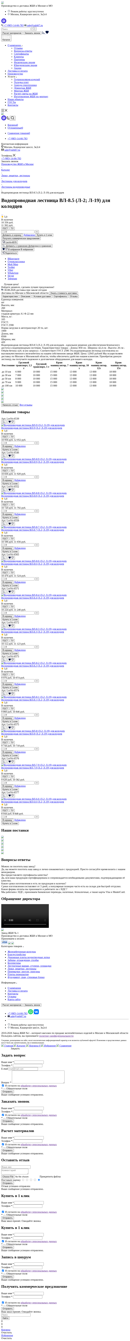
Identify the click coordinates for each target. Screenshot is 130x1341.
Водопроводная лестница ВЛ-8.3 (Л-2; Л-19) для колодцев (32, 632)
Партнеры (19, 59)
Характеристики (10, 296)
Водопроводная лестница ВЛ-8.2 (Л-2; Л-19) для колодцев (32, 665)
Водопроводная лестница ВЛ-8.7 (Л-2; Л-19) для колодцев (32, 530)
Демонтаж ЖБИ (22, 88)
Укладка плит (21, 82)
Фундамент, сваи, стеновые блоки (26, 977)
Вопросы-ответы (23, 51)
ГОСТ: (5, 322)
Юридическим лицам (25, 65)
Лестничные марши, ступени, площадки (29, 965)
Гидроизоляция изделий (27, 79)
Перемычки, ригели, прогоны (24, 971)
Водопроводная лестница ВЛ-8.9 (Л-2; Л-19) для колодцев (32, 462)
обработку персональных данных (39, 1085)
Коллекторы (14, 963)
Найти (5, 1318)
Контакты (13, 105)
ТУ (12, 228)
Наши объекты (16, 99)
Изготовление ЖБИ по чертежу (31, 96)
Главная (9, 1045)
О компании (15, 45)
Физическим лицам (24, 62)
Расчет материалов (12, 33)
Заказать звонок (32, 33)
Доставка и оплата (18, 71)
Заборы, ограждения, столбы (23, 960)
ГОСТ (5, 228)
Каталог (21, 1045)
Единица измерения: (12, 299)
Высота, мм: (7, 305)
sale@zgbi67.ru (34, 25)
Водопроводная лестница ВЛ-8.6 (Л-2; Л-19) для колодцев (32, 564)
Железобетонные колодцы (22, 951)
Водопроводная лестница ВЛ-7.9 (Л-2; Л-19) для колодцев (32, 767)
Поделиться (10, 253)
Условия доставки (42, 296)
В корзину (7, 446)
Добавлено (29, 235)
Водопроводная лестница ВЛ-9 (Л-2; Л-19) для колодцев (31, 428)
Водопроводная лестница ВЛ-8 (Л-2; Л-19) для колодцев (31, 733)
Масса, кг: (6, 316)
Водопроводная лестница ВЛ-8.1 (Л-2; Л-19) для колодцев (32, 699)
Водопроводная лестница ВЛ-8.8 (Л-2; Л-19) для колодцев (32, 496)
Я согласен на (31, 1085)
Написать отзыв (10, 405)
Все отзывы (26, 405)
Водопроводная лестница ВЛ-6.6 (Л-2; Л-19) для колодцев (32, 801)
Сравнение (65, 1045)
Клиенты (19, 56)
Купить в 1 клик (44, 235)
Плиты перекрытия (18, 974)
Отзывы (18, 48)
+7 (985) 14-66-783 (13, 25)
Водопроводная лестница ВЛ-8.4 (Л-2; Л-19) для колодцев (32, 598)
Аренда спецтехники (25, 85)
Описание (25, 296)
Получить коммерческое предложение (21, 238)
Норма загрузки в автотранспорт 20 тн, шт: (24, 328)
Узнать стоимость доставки (63, 293)
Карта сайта (14, 999)
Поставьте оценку (11, 1180)
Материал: (7, 310)
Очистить (6, 1332)
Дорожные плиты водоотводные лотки (29, 957)
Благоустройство (17, 954)
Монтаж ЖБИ (21, 90)
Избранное (49, 1045)
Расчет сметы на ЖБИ (26, 93)
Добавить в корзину (12, 235)
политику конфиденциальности (56, 1036)
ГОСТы (12, 102)
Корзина (34, 1045)
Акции (17, 68)
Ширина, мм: (8, 339)
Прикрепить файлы (50, 1176)
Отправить (8, 1183)
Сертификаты (21, 53)
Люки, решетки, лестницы (22, 968)
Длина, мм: (7, 333)
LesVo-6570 (11, 242)
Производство (15, 73)
